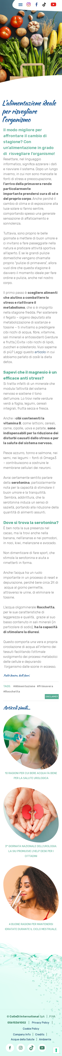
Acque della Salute (22, 1039)
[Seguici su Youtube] (42, 1047)
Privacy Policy (40, 1022)
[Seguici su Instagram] (21, 1047)
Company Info (22, 1034)
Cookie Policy (31, 1028)
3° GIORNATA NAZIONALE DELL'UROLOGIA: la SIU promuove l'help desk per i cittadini (31, 851)
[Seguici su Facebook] (10, 1047)
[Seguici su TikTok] (31, 1047)
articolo (40, 352)
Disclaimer (52, 696)
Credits (39, 1034)
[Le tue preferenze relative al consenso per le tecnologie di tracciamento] (56, 1050)
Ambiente (45, 1039)
